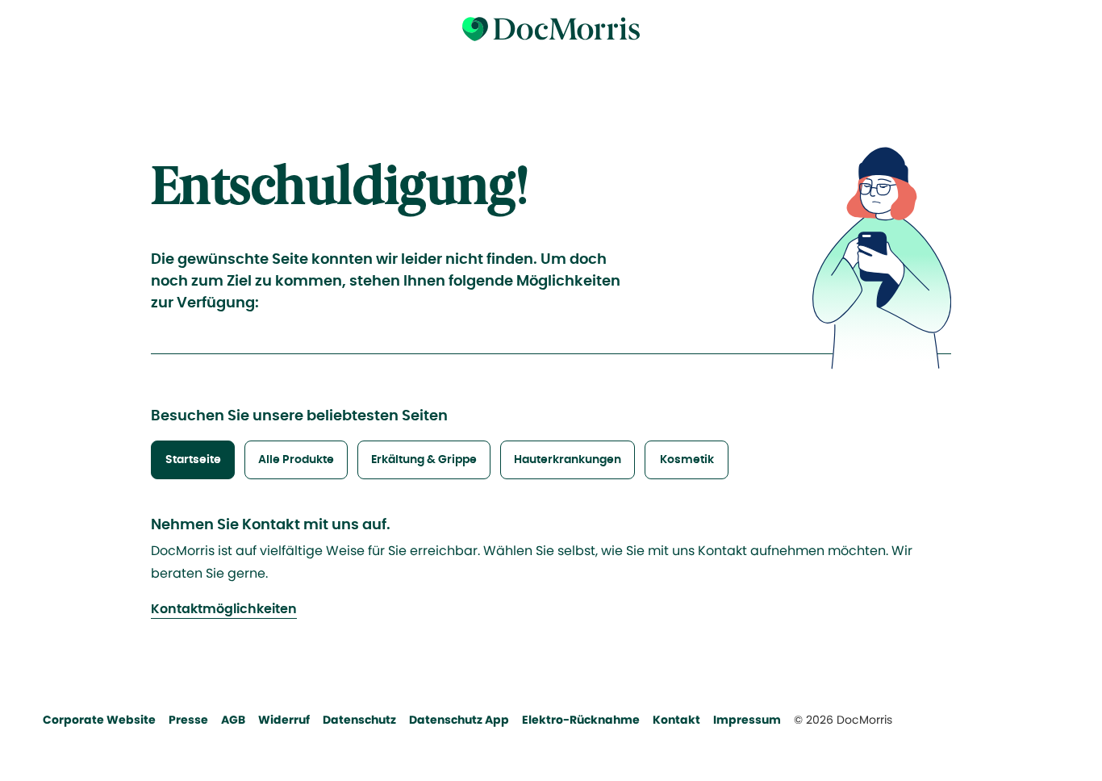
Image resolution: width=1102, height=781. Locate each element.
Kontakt (676, 720)
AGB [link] (233, 720)
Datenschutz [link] (359, 720)
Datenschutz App (459, 720)
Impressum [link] (747, 720)
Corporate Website (99, 720)
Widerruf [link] (284, 720)
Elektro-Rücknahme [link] (581, 720)
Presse (188, 720)
